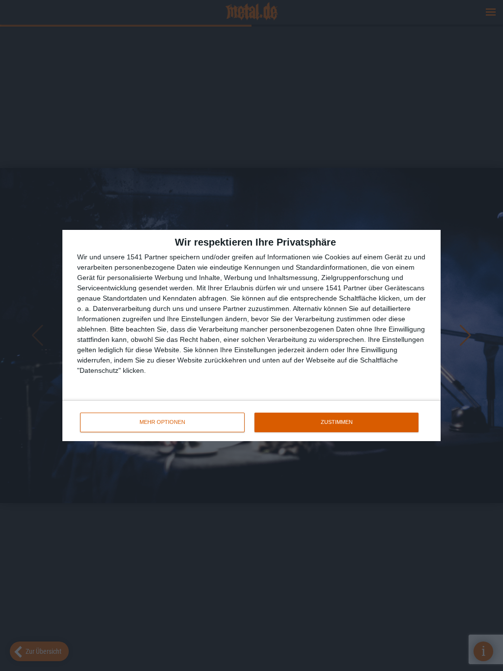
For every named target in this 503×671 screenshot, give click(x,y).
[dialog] (251, 335)
